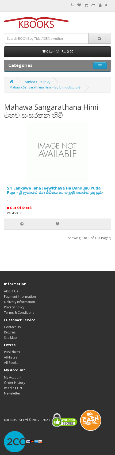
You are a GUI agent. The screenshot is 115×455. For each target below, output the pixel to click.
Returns (10, 332)
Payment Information (20, 296)
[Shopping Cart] (86, 5)
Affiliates (10, 357)
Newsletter (12, 393)
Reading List (13, 388)
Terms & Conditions (19, 312)
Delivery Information (19, 302)
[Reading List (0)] (79, 5)
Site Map (10, 337)
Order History (14, 382)
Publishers (12, 352)
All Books (11, 362)
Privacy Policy (14, 307)
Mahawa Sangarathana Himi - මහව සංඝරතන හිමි (45, 87)
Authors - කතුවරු (37, 82)
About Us (11, 291)
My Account (12, 377)
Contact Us (12, 327)
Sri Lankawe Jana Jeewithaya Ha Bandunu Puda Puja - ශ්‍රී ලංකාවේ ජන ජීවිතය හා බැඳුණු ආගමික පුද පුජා (55, 190)
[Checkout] (93, 5)
